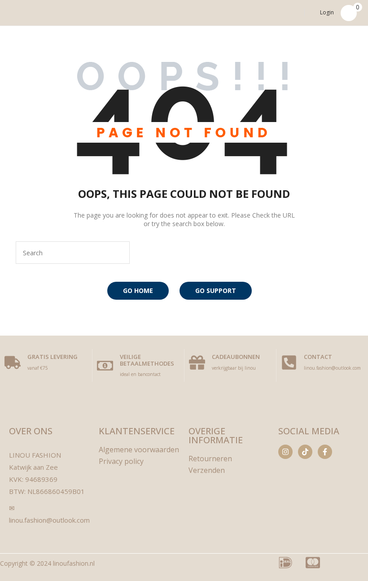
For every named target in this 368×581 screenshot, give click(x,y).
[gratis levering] (12, 362)
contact (318, 357)
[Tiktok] (305, 452)
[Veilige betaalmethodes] (105, 366)
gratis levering (52, 357)
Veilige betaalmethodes (147, 360)
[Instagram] (285, 452)
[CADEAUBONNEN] (197, 362)
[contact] (289, 362)
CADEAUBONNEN (236, 357)
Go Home (138, 290)
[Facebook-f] (325, 452)
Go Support (215, 290)
